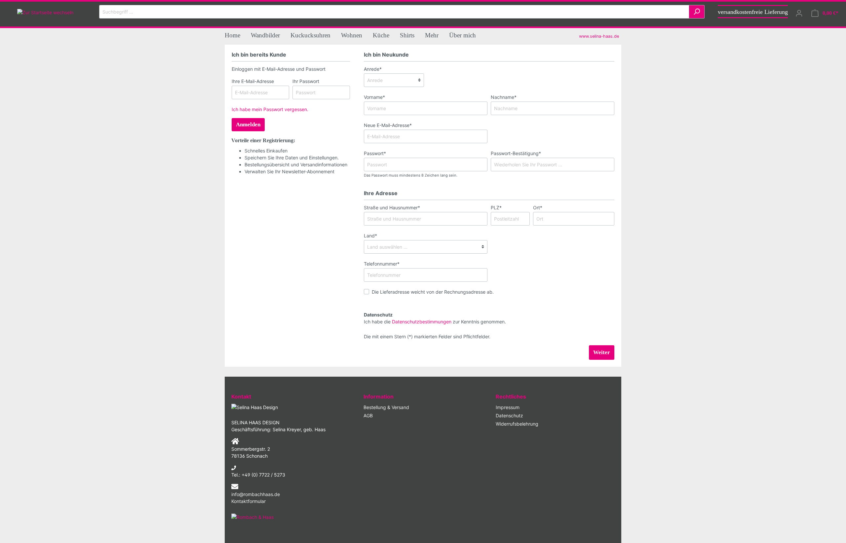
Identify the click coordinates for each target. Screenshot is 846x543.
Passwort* (375, 153)
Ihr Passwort (305, 81)
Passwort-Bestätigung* (516, 153)
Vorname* (374, 97)
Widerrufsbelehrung (517, 424)
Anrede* (373, 69)
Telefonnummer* (382, 264)
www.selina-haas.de (599, 36)
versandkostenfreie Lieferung (753, 12)
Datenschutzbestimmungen (421, 321)
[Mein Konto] (799, 13)
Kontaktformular (248, 501)
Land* (370, 235)
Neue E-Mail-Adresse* (388, 125)
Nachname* (504, 97)
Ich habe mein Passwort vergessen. (270, 109)
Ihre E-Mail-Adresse (253, 81)
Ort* (537, 207)
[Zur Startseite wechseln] (45, 12)
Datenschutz (509, 415)
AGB (368, 415)
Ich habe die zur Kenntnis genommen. (435, 318)
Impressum (507, 407)
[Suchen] (697, 12)
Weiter (601, 352)
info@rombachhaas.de (255, 494)
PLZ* (496, 207)
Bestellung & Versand (386, 407)
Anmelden (248, 124)
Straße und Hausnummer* (392, 207)
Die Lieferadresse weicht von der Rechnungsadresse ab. (433, 292)
